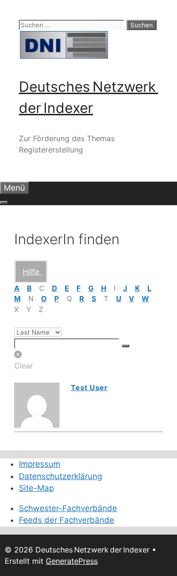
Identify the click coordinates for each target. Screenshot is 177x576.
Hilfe (32, 271)
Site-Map (36, 488)
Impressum (39, 464)
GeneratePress (72, 561)
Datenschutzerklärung (60, 476)
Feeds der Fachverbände (66, 520)
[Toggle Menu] (4, 202)
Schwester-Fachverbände (68, 508)
